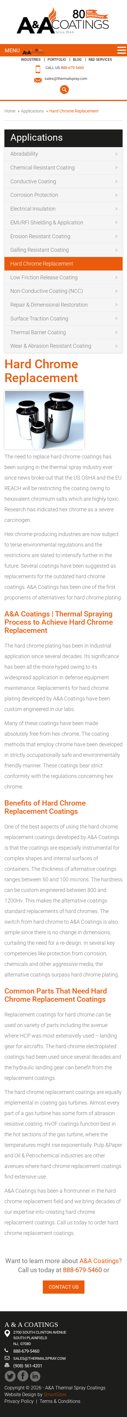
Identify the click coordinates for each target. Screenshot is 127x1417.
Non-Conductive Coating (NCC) (46, 291)
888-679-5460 (72, 67)
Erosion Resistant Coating (40, 236)
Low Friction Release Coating (44, 277)
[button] (121, 50)
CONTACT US (64, 1287)
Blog (77, 59)
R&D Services (100, 59)
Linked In (35, 1376)
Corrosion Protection (34, 195)
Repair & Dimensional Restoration (49, 305)
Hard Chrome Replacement (41, 263)
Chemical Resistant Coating (42, 167)
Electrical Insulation (33, 209)
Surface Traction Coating (39, 318)
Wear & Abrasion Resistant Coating (50, 346)
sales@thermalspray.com (66, 78)
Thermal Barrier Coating (38, 332)
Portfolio (57, 59)
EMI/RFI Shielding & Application (46, 222)
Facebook (23, 1376)
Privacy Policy (19, 1401)
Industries (30, 59)
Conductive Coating (33, 181)
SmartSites (55, 1394)
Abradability (24, 154)
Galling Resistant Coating (39, 250)
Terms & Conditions (60, 1401)
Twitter (10, 1376)
